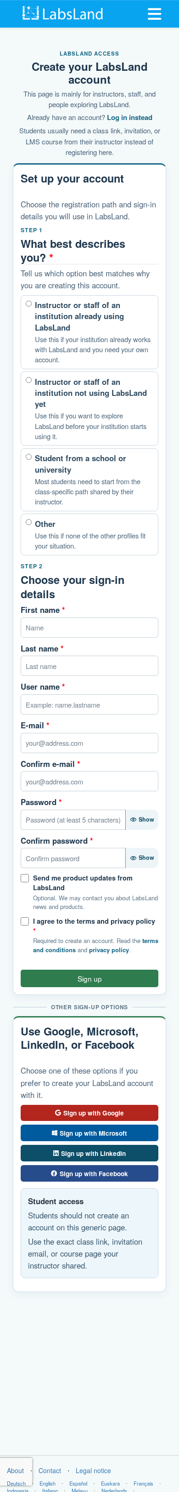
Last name (42, 648)
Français (143, 1483)
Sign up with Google (93, 1113)
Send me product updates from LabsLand (83, 882)
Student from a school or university (87, 479)
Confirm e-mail (50, 763)
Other (90, 534)
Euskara (110, 1483)
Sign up (90, 978)
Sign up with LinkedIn (93, 1153)
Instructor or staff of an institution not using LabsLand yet (91, 408)
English (47, 1483)
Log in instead (129, 117)
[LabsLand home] (63, 12)
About (15, 1470)
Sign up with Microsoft (93, 1133)
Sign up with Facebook (94, 1173)
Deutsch (16, 1483)
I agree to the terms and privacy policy (94, 925)
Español (78, 1483)
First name (43, 609)
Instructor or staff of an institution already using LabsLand (93, 331)
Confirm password (57, 840)
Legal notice (93, 1470)
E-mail (35, 725)
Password (41, 801)
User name (43, 686)
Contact (50, 1470)
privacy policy (109, 949)
